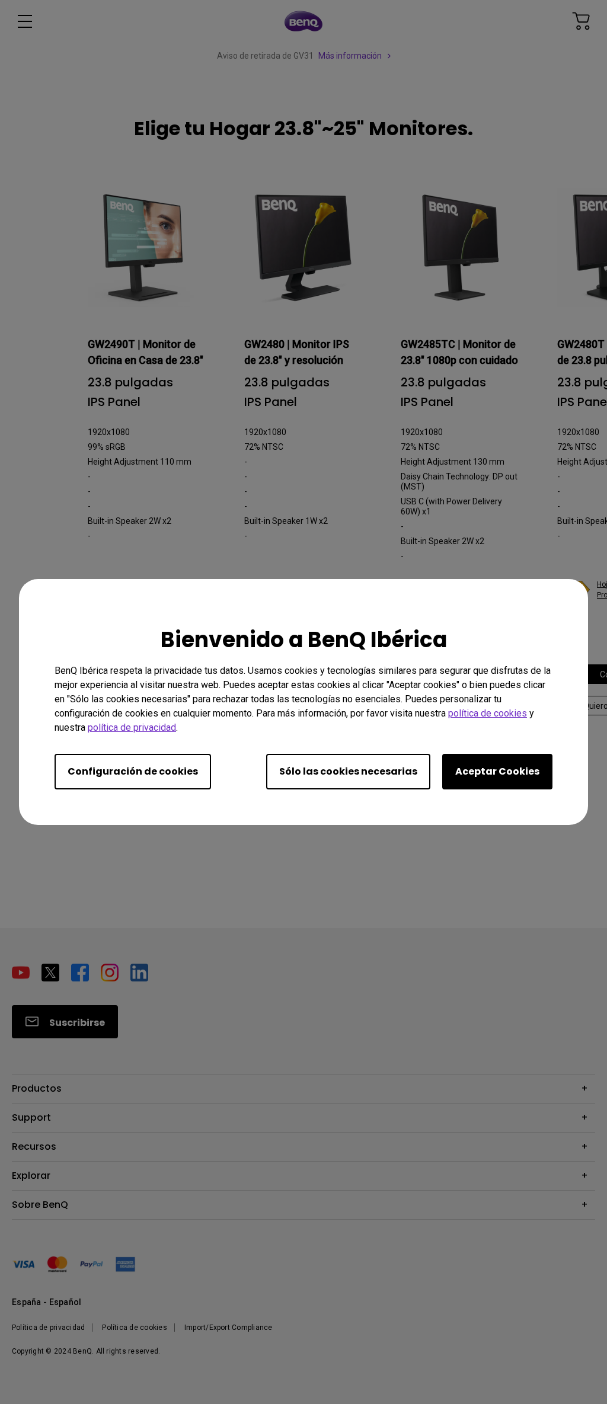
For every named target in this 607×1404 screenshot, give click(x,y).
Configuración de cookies (133, 771)
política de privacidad (132, 727)
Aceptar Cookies (497, 771)
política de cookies (487, 713)
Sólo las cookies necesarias (348, 771)
